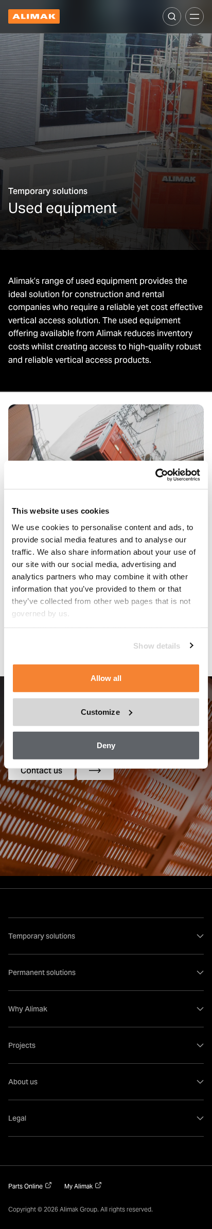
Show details (156, 645)
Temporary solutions (41, 936)
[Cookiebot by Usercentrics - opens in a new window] (155, 474)
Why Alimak (27, 1008)
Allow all (106, 678)
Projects (22, 1045)
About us (23, 1081)
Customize (100, 711)
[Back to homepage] (34, 16)
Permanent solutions (42, 972)
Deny (106, 745)
